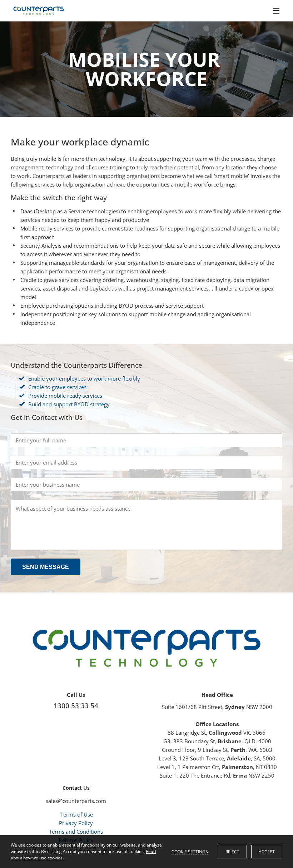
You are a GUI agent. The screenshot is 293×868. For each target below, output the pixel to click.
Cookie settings (190, 851)
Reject (232, 852)
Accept (267, 852)
